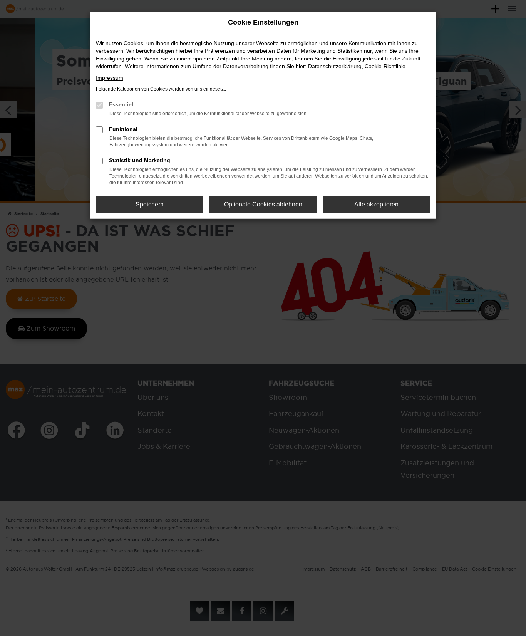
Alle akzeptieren (376, 204)
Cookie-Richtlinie (385, 66)
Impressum (109, 78)
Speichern (150, 204)
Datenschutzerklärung (335, 66)
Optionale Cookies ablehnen (263, 204)
